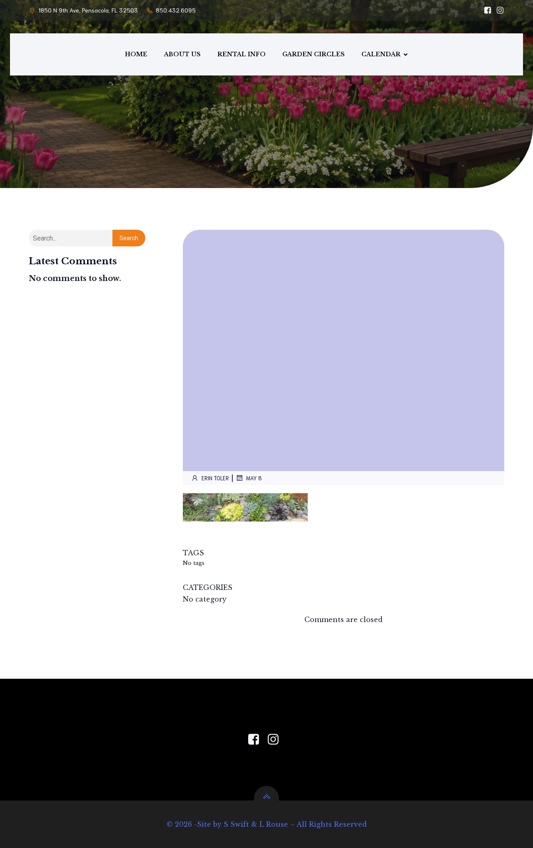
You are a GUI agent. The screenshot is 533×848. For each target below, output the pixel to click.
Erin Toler (215, 478)
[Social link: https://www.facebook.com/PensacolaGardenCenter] (256, 739)
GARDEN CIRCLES (313, 54)
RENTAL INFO (241, 54)
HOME (136, 54)
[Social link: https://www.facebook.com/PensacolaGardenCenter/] (485, 10)
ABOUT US (182, 54)
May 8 (254, 478)
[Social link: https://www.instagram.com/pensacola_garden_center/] (498, 10)
